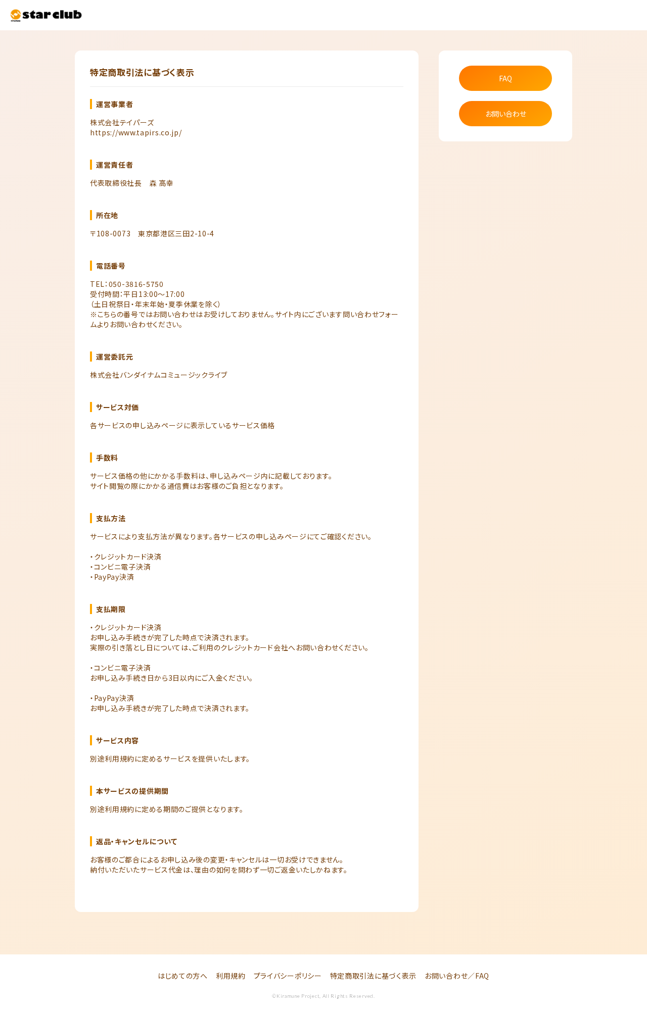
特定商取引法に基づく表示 (373, 976)
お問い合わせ (505, 114)
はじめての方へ (183, 976)
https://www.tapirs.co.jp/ (136, 132)
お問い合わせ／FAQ (457, 976)
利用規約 (231, 976)
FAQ (505, 78)
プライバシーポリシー (288, 976)
